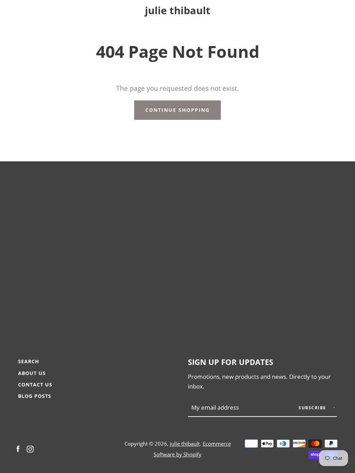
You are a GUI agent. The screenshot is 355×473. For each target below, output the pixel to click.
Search (28, 361)
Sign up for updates (230, 362)
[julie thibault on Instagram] (30, 448)
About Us (32, 373)
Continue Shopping (177, 110)
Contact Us (35, 384)
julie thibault (177, 11)
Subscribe (313, 408)
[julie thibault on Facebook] (18, 448)
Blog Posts (34, 396)
